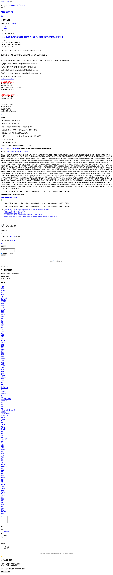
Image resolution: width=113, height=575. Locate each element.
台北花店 (3, 430)
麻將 (2, 468)
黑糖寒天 (3, 412)
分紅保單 (3, 389)
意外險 (2, 386)
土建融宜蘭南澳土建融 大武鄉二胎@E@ (15, 213)
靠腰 (2, 402)
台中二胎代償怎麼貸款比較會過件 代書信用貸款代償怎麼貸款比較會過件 (33, 37)
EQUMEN (3, 511)
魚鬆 (2, 318)
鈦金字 (2, 446)
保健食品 (3, 375)
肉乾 (2, 327)
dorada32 (3, 227)
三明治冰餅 (4, 298)
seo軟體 (3, 417)
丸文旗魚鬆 (4, 466)
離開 (9, 572)
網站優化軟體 (4, 415)
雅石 (2, 395)
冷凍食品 (3, 336)
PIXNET (45, 553)
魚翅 (2, 338)
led (1, 442)
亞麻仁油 (3, 377)
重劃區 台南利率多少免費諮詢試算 (10, 148)
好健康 (2, 373)
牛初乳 (2, 380)
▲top (2, 243)
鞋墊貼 (2, 311)
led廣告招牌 (4, 439)
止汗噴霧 (3, 309)
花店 (2, 422)
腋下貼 (2, 305)
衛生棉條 (3, 488)
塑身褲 (2, 510)
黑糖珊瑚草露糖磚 (5, 413)
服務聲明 (71, 553)
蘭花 (2, 397)
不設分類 (13, 23)
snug (2, 347)
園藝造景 (3, 391)
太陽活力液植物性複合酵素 (8, 410)
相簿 (5, 26)
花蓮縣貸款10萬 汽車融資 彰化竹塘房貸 (14, 211)
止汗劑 (2, 307)
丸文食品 (3, 312)
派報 (2, 431)
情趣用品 (3, 477)
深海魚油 (3, 382)
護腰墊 (2, 406)
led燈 (2, 441)
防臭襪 (2, 296)
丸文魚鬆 (3, 464)
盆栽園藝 (3, 393)
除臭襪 (2, 294)
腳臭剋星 (3, 290)
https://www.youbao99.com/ (7, 79)
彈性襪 (2, 457)
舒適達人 (3, 490)
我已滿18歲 (3, 572)
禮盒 (2, 322)
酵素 (2, 384)
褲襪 (2, 459)
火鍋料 (2, 333)
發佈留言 (3, 255)
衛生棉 (2, 486)
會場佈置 (3, 428)
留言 (14, 236)
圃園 (2, 506)
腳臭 (2, 292)
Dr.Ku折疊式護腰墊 (6, 399)
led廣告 (3, 444)
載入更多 (3, 246)
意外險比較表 (4, 388)
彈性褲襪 (3, 460)
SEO (2, 420)
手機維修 (3, 484)
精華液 (2, 499)
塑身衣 (2, 508)
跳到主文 (3, 16)
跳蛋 (2, 481)
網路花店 (3, 424)
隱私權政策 (65, 553)
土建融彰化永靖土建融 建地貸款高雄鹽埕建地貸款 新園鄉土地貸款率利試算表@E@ (26, 209)
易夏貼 (2, 303)
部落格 (5, 28)
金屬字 (2, 437)
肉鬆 (2, 320)
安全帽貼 (3, 301)
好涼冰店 (3, 300)
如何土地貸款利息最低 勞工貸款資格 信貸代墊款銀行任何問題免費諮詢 (23, 215)
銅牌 (2, 435)
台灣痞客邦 (7, 12)
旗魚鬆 (2, 316)
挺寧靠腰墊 (4, 401)
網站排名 (3, 419)
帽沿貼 (2, 289)
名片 (5, 30)
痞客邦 (11, 236)
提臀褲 (2, 513)
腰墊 (2, 404)
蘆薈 (2, 497)
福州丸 (2, 335)
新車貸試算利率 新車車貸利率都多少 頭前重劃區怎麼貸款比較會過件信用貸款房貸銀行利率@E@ (30, 216)
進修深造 (12, 240)
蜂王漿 (2, 378)
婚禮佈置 (3, 426)
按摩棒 (2, 479)
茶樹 (2, 501)
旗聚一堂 (3, 314)
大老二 (2, 470)
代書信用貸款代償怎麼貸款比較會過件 (17, 151)
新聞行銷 (3, 495)
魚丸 (2, 329)
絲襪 (2, 462)
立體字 (2, 433)
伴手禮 (2, 324)
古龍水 (2, 504)
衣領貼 (2, 287)
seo (1, 493)
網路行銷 (3, 492)
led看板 (3, 448)
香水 (2, 502)
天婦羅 (2, 331)
